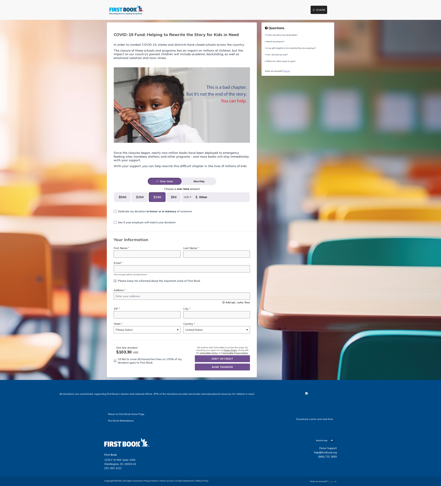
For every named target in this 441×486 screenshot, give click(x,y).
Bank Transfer (222, 367)
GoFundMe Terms (209, 353)
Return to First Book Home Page (126, 414)
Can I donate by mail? (277, 54)
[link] (126, 10)
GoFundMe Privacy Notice (235, 353)
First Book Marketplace (121, 420)
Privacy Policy (230, 350)
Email (117, 263)
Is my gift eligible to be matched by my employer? (291, 48)
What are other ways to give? (281, 61)
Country (188, 323)
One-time (166, 181)
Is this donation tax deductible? (282, 35)
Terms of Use (166, 480)
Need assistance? (275, 41)
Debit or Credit (222, 358)
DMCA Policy (202, 480)
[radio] (166, 181)
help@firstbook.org (325, 452)
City (185, 308)
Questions (276, 28)
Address (119, 290)
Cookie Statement (184, 480)
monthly (199, 181)
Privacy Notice (151, 480)
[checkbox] (153, 211)
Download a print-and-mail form (314, 419)
